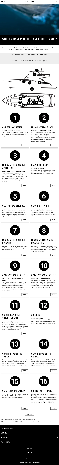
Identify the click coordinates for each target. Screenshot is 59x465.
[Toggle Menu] (1, 1)
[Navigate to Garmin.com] (29, 2)
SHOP (24, 145)
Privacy (25, 458)
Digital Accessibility (46, 458)
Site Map (12, 458)
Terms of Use (19, 458)
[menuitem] (4, 2)
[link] (29, 24)
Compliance (37, 458)
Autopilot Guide (51, 321)
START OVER (29, 414)
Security (31, 458)
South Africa (29, 448)
